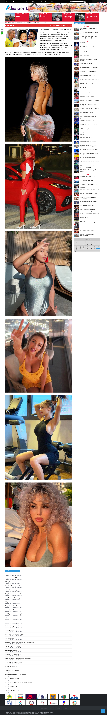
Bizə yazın (58, 708)
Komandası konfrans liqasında (13, 654)
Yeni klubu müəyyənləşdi (88, 226)
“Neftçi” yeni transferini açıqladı (13, 598)
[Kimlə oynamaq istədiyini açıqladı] (76, 118)
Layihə (60, 1)
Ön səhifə (8, 1)
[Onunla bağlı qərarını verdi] (76, 194)
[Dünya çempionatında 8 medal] (76, 190)
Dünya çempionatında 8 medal (89, 189)
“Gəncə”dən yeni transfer (88, 141)
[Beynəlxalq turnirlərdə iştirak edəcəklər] (76, 155)
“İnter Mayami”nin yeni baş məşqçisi (14, 634)
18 (80, 247)
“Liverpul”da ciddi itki (10, 610)
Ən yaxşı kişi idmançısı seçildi (89, 213)
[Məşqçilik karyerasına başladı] (76, 81)
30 (98, 248)
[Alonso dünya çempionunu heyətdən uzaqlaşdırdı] (76, 167)
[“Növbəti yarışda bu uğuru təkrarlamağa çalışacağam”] (76, 38)
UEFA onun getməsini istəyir (12, 646)
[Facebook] (2, 27)
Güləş (33, 1)
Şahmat (47, 1)
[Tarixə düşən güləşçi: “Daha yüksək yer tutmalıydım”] (76, 34)
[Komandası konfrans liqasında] (76, 163)
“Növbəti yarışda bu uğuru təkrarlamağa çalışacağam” (21, 15)
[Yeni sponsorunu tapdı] (76, 122)
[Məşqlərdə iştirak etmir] (76, 93)
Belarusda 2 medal (86, 112)
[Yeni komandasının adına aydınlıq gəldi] (76, 199)
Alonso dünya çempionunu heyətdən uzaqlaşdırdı (18, 658)
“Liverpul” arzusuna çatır (11, 666)
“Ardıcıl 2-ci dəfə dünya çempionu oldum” (90, 15)
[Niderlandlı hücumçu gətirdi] (76, 223)
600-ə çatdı (8, 582)
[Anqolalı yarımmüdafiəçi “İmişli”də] (76, 106)
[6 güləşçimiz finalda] (76, 52)
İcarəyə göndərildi (9, 638)
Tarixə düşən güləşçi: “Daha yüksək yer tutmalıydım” (89, 33)
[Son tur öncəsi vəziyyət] (76, 207)
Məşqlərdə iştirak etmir (11, 606)
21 (91, 247)
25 (80, 248)
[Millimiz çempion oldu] (76, 182)
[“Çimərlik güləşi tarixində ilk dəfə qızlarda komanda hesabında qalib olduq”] (76, 186)
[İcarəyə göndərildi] (76, 138)
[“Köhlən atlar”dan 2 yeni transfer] (76, 171)
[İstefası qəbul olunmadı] (76, 130)
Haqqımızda (43, 708)
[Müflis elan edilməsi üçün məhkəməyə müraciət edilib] (76, 147)
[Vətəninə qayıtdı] (76, 44)
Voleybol (28, 1)
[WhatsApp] (2, 33)
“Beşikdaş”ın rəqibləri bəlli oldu (13, 626)
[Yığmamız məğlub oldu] (76, 77)
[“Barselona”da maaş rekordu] (76, 69)
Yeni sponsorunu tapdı (11, 622)
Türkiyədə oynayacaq (10, 602)
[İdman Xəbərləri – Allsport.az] (17, 11)
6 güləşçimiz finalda (86, 51)
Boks (38, 1)
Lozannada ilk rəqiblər (87, 230)
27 (87, 248)
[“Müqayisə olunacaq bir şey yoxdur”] (76, 30)
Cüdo (42, 1)
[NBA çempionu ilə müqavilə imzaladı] (76, 61)
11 (80, 246)
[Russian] (102, 2)
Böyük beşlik (10, 25)
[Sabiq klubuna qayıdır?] (76, 48)
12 (83, 246)
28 (91, 248)
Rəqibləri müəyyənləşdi (11, 686)
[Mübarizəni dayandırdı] (76, 159)
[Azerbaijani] (98, 2)
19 (83, 247)
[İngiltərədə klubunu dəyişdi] (76, 73)
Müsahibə (53, 1)
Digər (64, 1)
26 (83, 248)
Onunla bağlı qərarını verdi (12, 670)
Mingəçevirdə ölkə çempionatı (89, 100)
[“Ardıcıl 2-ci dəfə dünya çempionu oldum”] (76, 236)
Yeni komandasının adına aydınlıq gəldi (15, 674)
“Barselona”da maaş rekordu (12, 586)
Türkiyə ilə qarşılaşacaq (87, 63)
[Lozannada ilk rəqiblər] (76, 231)
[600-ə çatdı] (76, 56)
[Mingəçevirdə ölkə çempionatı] (76, 102)
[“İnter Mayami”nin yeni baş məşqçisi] (76, 134)
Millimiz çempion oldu (87, 180)
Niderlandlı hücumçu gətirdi (12, 690)
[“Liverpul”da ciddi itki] (76, 97)
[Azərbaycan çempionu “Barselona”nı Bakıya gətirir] (76, 211)
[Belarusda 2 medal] (76, 114)
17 (76, 247)
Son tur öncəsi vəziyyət (87, 205)
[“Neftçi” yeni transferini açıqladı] (76, 85)
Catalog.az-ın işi (44, 713)
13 (87, 246)
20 (87, 247)
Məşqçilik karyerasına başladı (13, 594)
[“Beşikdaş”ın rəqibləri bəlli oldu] (76, 126)
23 (98, 247)
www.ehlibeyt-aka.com (27, 713)
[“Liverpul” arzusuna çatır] (76, 178)
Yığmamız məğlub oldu (87, 75)
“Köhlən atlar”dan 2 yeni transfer (13, 662)
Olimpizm (14, 1)
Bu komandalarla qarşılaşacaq (13, 618)
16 (98, 246)
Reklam (51, 708)
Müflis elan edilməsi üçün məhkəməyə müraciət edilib (19, 642)
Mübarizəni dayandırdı (11, 650)
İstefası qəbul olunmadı (11, 630)
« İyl (75, 251)
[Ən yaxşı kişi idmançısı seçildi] (76, 215)
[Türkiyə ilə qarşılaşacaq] (76, 65)
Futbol (20, 1)
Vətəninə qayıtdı (9, 573)
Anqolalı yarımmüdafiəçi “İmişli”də (14, 614)
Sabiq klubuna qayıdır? (11, 577)
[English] (100, 2)
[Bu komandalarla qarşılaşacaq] (76, 110)
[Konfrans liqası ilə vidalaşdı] (76, 203)
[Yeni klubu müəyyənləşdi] (76, 227)
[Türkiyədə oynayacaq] (76, 89)
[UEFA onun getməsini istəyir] (76, 151)
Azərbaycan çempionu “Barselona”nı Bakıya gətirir (68, 15)
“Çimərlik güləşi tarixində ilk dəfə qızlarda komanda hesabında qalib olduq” (44, 16)
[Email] (2, 30)
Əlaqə (65, 708)
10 (76, 246)
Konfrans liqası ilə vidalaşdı (12, 678)
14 (91, 246)
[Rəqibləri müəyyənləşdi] (76, 219)
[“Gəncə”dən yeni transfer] (76, 143)
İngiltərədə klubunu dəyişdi (12, 590)
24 (76, 248)
